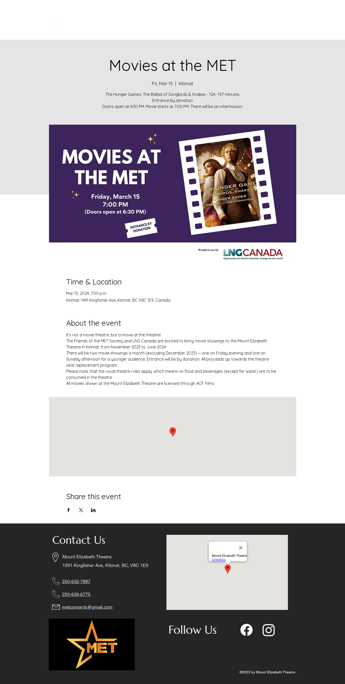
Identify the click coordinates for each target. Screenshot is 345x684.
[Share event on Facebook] (68, 510)
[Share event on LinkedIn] (93, 510)
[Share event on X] (81, 510)
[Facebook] (57, 14)
